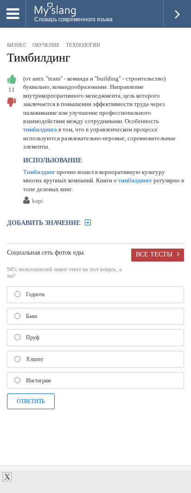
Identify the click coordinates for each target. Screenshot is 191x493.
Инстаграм (38, 380)
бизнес (16, 45)
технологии (83, 45)
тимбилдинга (40, 129)
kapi (37, 201)
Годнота (35, 294)
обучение (46, 45)
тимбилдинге (135, 180)
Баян (31, 316)
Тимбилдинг (38, 57)
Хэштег (35, 359)
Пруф (32, 337)
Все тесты (154, 254)
